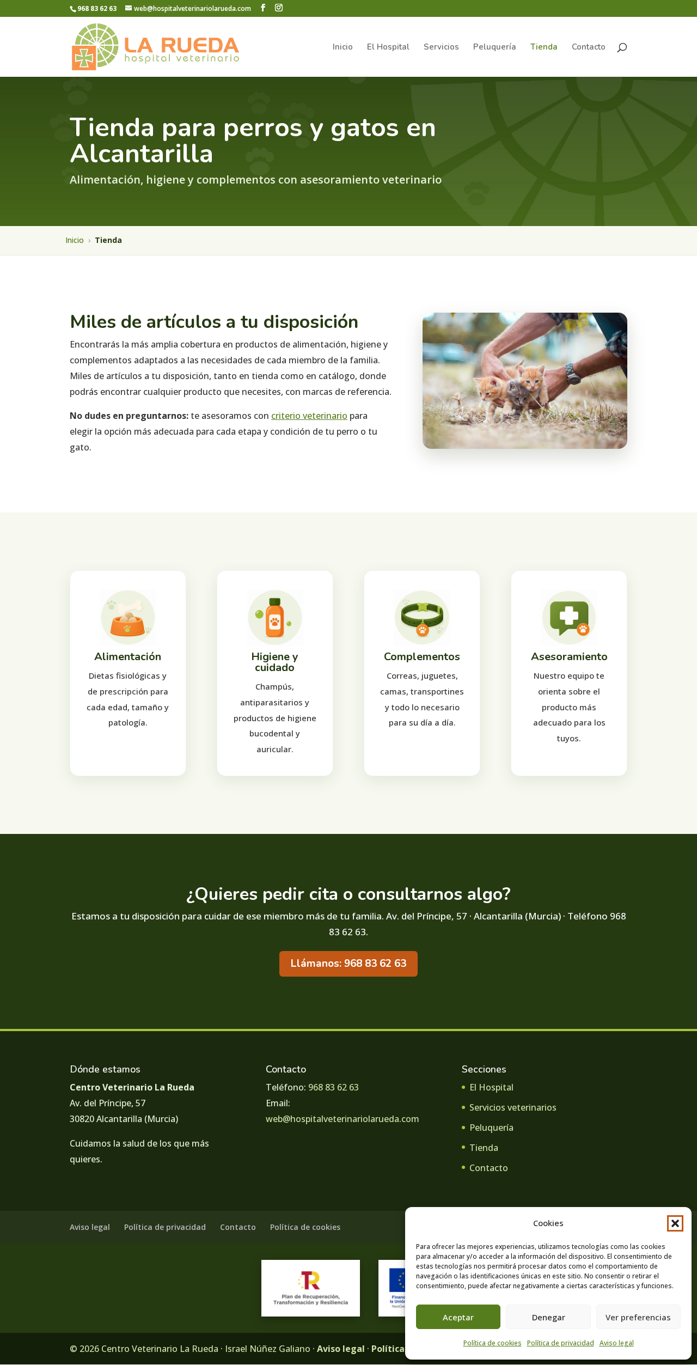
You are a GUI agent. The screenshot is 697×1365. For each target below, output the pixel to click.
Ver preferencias (638, 1317)
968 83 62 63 (333, 1087)
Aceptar (458, 1317)
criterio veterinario (309, 416)
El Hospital (388, 47)
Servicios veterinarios (513, 1107)
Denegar (548, 1317)
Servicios (441, 47)
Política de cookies (492, 1343)
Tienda (544, 47)
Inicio (343, 47)
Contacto (589, 47)
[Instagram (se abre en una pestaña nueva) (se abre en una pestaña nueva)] (279, 8)
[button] (675, 1223)
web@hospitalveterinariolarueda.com (342, 1119)
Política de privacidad (560, 1343)
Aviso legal (617, 1343)
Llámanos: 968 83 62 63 (348, 963)
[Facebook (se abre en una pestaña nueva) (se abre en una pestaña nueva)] (263, 8)
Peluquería (494, 47)
